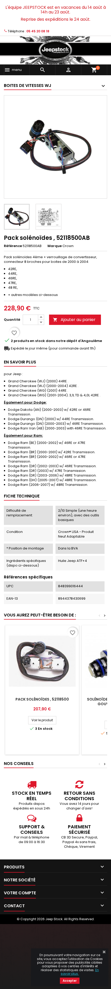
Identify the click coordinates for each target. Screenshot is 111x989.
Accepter (70, 981)
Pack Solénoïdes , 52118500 (42, 699)
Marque (54, 246)
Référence (13, 246)
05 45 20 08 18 (37, 31)
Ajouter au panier (74, 320)
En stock (37, 341)
